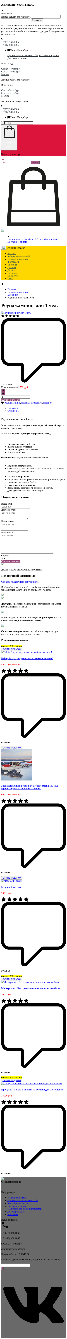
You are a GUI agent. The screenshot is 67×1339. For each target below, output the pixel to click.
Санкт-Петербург (10, 71)
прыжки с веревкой (31, 402)
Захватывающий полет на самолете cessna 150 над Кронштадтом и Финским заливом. (29, 787)
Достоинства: (8, 509)
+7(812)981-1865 (10, 45)
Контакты (12, 1214)
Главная (11, 289)
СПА (10, 278)
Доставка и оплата (17, 58)
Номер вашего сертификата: (16, 16)
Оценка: (5, 555)
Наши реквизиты (16, 1197)
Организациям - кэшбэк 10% (22, 1200)
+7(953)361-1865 (10, 42)
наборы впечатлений (18, 256)
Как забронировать (49, 55)
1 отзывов (6, 384)
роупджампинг (12, 402)
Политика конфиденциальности (24, 1208)
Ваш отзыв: (7, 532)
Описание (12, 408)
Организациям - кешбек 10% (22, 55)
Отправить (37, 20)
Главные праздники (18, 259)
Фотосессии (13, 262)
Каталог (11, 253)
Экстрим (12, 264)
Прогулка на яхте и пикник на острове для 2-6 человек (32, 1089)
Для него (12, 270)
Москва (5, 74)
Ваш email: (6, 13)
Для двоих (13, 273)
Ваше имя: (6, 503)
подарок (47, 402)
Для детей (12, 276)
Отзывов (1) (13, 410)
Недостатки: (7, 521)
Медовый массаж (11, 887)
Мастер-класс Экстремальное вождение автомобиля (30, 988)
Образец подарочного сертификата (19, 581)
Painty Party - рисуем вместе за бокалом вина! (27, 658)
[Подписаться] (2, 1268)
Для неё (11, 267)
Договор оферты (16, 1211)
